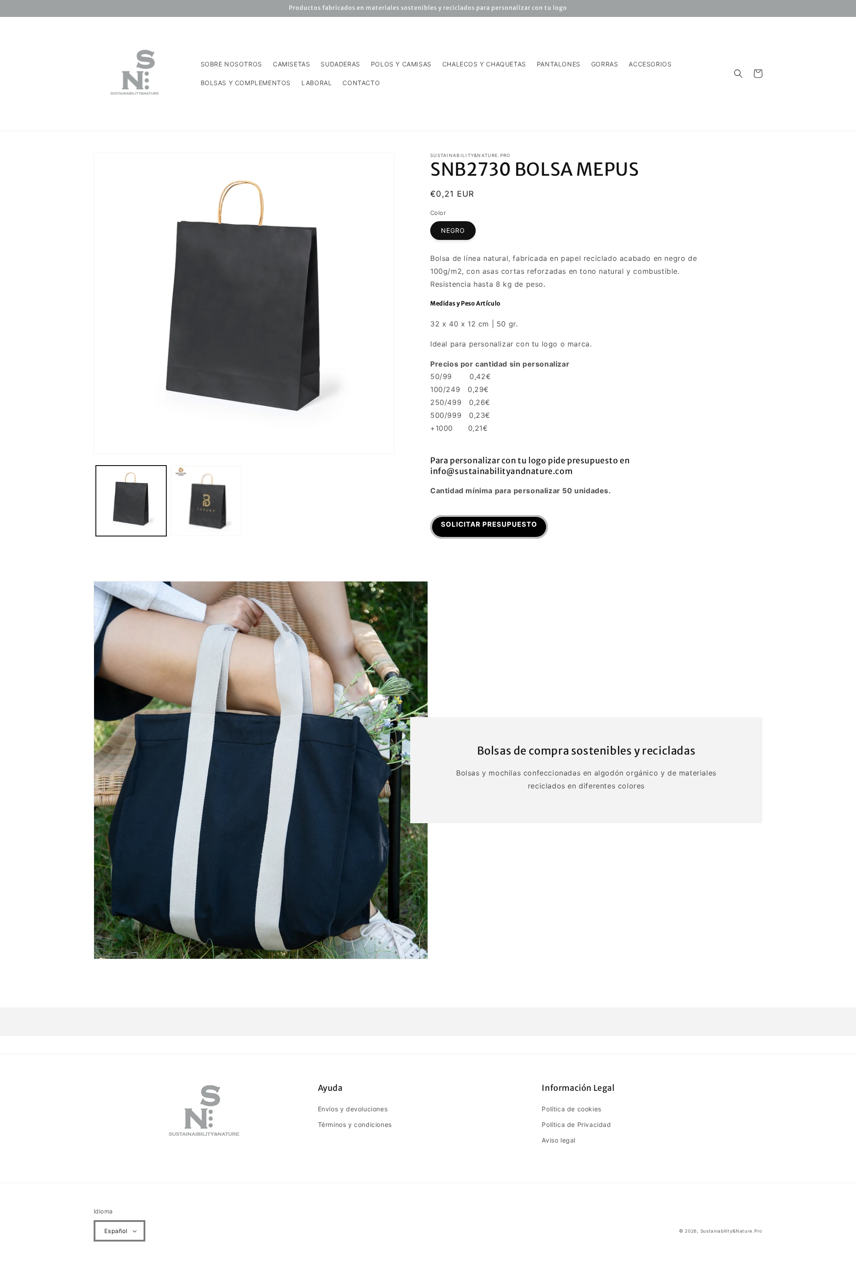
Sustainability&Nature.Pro (731, 1231)
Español (116, 1230)
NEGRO (453, 230)
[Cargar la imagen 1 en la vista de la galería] (131, 501)
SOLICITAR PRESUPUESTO (489, 524)
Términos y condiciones (355, 1124)
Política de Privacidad (576, 1124)
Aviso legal (559, 1140)
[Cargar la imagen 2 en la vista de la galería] (206, 501)
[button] (738, 73)
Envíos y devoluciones (353, 1109)
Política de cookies (571, 1109)
